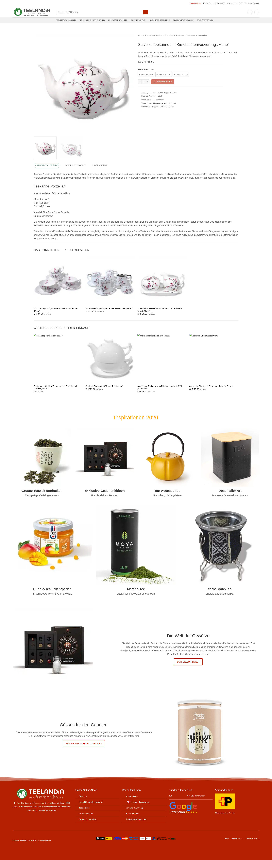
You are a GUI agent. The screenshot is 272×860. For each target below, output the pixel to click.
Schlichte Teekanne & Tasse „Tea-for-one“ (104, 386)
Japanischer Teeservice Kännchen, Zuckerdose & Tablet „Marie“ (159, 309)
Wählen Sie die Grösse (146, 69)
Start (140, 36)
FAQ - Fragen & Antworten (137, 802)
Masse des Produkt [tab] (75, 165)
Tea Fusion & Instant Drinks (92, 20)
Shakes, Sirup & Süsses (183, 20)
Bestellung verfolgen (88, 819)
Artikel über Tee (86, 813)
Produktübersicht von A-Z (226, 3)
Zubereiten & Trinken (117, 20)
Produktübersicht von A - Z (91, 802)
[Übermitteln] (145, 12)
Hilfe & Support (209, 3)
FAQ (240, 3)
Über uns (83, 796)
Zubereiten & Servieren (174, 36)
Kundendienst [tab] (99, 165)
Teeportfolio (84, 808)
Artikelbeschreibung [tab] (47, 165)
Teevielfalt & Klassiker (66, 20)
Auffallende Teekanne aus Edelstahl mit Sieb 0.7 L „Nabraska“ (159, 387)
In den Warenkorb (163, 81)
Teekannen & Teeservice (196, 36)
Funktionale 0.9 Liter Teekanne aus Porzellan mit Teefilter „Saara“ (55, 387)
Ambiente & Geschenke (159, 20)
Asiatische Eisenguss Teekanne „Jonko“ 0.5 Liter (211, 386)
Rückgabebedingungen (136, 819)
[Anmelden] (249, 12)
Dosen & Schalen (138, 20)
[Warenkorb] (256, 12)
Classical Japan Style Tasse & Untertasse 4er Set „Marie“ (56, 309)
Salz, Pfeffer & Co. (205, 20)
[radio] (146, 74)
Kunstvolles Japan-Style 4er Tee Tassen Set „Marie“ (109, 308)
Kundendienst (195, 3)
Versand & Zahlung (252, 3)
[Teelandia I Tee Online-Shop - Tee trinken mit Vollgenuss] (32, 12)
